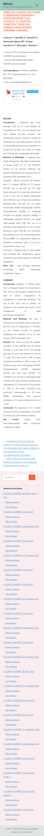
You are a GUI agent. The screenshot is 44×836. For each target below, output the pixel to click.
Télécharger (32, 91)
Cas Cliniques (10, 608)
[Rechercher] (32, 477)
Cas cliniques (10, 623)
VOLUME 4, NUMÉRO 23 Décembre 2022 (21, 628)
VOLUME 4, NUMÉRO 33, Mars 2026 (19, 758)
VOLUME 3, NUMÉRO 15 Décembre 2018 (21, 526)
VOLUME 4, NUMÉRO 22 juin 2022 (18, 613)
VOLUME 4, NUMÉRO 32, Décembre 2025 (21, 744)
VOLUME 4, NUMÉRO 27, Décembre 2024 (21, 686)
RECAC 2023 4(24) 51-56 (19, 92)
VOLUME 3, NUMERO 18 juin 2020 (18, 570)
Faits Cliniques (11, 507)
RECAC (8, 4)
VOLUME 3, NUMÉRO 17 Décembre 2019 (21, 555)
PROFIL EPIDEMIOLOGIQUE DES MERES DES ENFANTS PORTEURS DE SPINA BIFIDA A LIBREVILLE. (20, 462)
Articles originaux (12, 502)
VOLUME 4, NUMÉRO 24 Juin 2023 (18, 642)
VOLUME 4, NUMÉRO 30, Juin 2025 (18, 715)
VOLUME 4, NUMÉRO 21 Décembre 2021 (21, 599)
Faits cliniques (11, 666)
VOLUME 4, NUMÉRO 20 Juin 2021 (18, 584)
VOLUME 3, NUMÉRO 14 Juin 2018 (18, 512)
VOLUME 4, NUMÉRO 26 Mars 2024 (18, 671)
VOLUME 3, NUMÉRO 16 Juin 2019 (18, 541)
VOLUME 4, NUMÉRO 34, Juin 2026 (18, 809)
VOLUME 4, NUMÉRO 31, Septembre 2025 (21, 729)
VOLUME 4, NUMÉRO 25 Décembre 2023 (21, 657)
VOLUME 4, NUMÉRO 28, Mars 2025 (19, 700)
